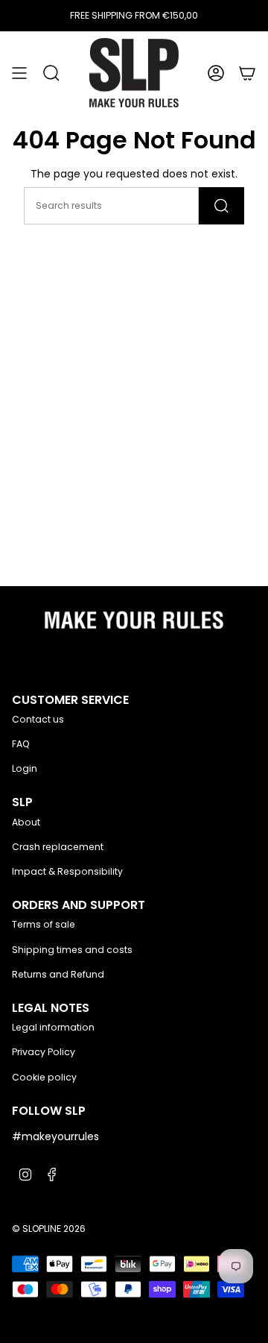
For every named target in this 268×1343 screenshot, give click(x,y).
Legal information (53, 1027)
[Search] (221, 205)
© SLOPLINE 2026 (49, 1228)
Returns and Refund (58, 974)
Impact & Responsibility (67, 871)
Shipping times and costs (72, 949)
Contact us (38, 719)
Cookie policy (44, 1077)
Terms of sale (43, 924)
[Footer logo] (134, 624)
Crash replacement (57, 846)
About (26, 822)
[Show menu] (19, 72)
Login (24, 768)
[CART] (247, 72)
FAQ (21, 743)
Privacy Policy (43, 1051)
